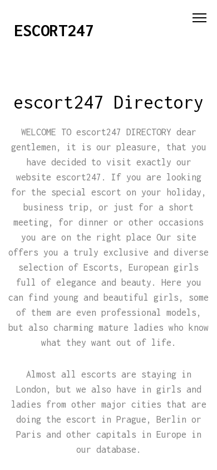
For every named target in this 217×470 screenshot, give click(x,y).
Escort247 (54, 30)
